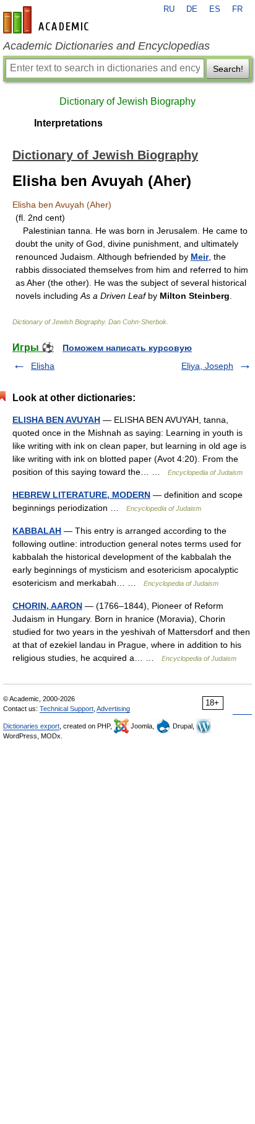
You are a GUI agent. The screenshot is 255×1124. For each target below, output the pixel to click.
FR (237, 9)
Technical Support (66, 708)
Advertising (113, 708)
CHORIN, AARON (47, 606)
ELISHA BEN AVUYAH (56, 420)
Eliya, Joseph (207, 366)
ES (214, 9)
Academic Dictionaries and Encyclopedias (106, 46)
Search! (228, 69)
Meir (200, 257)
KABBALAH (36, 531)
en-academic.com (47, 19)
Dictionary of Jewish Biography (127, 101)
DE (191, 9)
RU (169, 9)
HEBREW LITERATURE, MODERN (81, 495)
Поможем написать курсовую (127, 348)
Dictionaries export (31, 726)
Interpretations (68, 123)
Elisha (42, 366)
